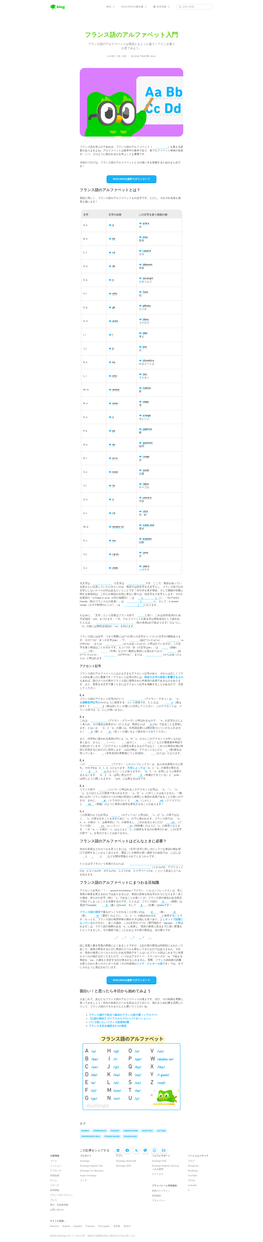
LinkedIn (192, 1185)
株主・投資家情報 (59, 1204)
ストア (83, 1180)
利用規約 (156, 1195)
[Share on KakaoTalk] (145, 1150)
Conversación (131, 1131)
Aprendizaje (99, 1131)
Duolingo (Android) (126, 1161)
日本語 (116, 1226)
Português (104, 1226)
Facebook (193, 1170)
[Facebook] (127, 1150)
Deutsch (54, 1226)
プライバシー (159, 1200)
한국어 (127, 1226)
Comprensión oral (90, 1136)
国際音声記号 (90, 702)
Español (78, 1226)
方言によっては (136, 767)
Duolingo (84, 1161)
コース (53, 1161)
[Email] (163, 1150)
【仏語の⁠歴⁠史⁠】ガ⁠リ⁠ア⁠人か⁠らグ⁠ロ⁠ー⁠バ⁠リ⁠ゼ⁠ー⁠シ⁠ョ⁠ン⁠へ (120, 1018)
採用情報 (54, 1190)
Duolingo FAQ (159, 1161)
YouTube (192, 1175)
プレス (53, 1200)
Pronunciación (112, 1136)
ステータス (157, 1174)
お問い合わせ (57, 1209)
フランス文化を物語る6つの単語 (107, 1025)
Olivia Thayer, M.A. (143, 56)
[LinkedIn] (118, 1150)
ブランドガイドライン (61, 1195)
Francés (115, 1131)
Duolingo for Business (91, 1170)
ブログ (191, 1161)
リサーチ (54, 1185)
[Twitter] (136, 1150)
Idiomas (85, 1131)
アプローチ (55, 1170)
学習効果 (54, 1175)
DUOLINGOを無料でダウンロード (131, 179)
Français (90, 1226)
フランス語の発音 (90, 911)
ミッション (55, 1165)
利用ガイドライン (161, 1190)
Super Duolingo (88, 1175)
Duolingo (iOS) (123, 1165)
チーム (53, 1180)
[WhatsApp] (154, 1150)
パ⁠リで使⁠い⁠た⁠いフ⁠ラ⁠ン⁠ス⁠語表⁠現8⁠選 (109, 1022)
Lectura (161, 1131)
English (66, 1226)
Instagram (193, 1165)
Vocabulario (130, 1136)
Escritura (147, 1131)
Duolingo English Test (91, 1165)
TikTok (191, 1180)
